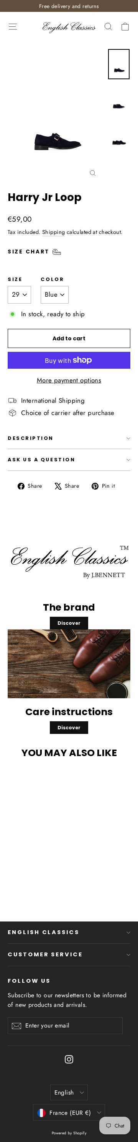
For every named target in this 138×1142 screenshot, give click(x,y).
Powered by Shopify (69, 1133)
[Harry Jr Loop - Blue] (49, 883)
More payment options (69, 380)
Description (31, 438)
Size (15, 279)
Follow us (29, 981)
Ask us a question (41, 459)
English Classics (43, 932)
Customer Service (45, 954)
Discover (69, 623)
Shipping (53, 232)
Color (52, 279)
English (64, 1092)
